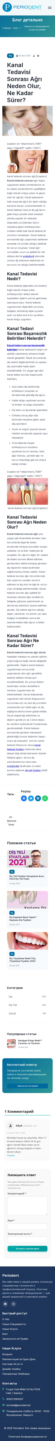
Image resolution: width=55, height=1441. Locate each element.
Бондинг (7, 1354)
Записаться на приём (27, 1086)
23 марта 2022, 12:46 (16, 1132)
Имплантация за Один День (18, 1359)
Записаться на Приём (15, 1338)
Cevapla (11, 1155)
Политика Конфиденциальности (27, 1436)
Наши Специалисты (14, 1324)
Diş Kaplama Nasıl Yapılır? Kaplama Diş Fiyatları (23, 918)
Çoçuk (27, 1013)
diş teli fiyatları (33, 770)
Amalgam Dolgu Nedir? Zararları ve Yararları (30, 1041)
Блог (16, 28)
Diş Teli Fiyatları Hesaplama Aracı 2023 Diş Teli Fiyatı (26, 877)
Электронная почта (20, 1233)
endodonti (28, 256)
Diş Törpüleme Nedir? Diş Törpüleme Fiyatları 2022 (22, 959)
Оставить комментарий (27, 1249)
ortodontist (13, 766)
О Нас (5, 1319)
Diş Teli (27, 1004)
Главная (6, 28)
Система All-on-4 (12, 1364)
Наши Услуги (10, 1328)
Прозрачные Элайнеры (16, 1373)
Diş (27, 996)
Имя (11, 1220)
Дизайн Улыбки (11, 1369)
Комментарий (17, 1193)
